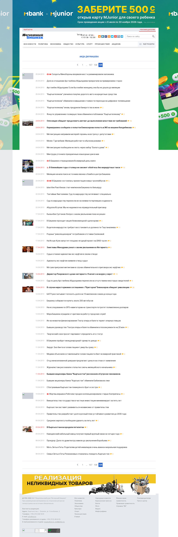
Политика (43, 44)
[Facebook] (106, 36)
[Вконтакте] (102, 36)
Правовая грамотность (125, 503)
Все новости (30, 44)
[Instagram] (118, 36)
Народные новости (103, 498)
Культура (80, 44)
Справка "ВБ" (121, 506)
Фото (97, 506)
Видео (97, 509)
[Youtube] (115, 36)
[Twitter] (112, 36)
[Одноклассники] (109, 36)
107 (90, 65)
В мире (77, 517)
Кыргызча (28, 30)
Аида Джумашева (89, 57)
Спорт (89, 44)
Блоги (97, 503)
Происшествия (102, 44)
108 (95, 65)
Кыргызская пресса (103, 501)
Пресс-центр (142, 501)
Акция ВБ (116, 44)
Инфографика (100, 511)
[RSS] (99, 36)
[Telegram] (122, 36)
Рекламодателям (147, 30)
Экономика (55, 44)
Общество (68, 44)
